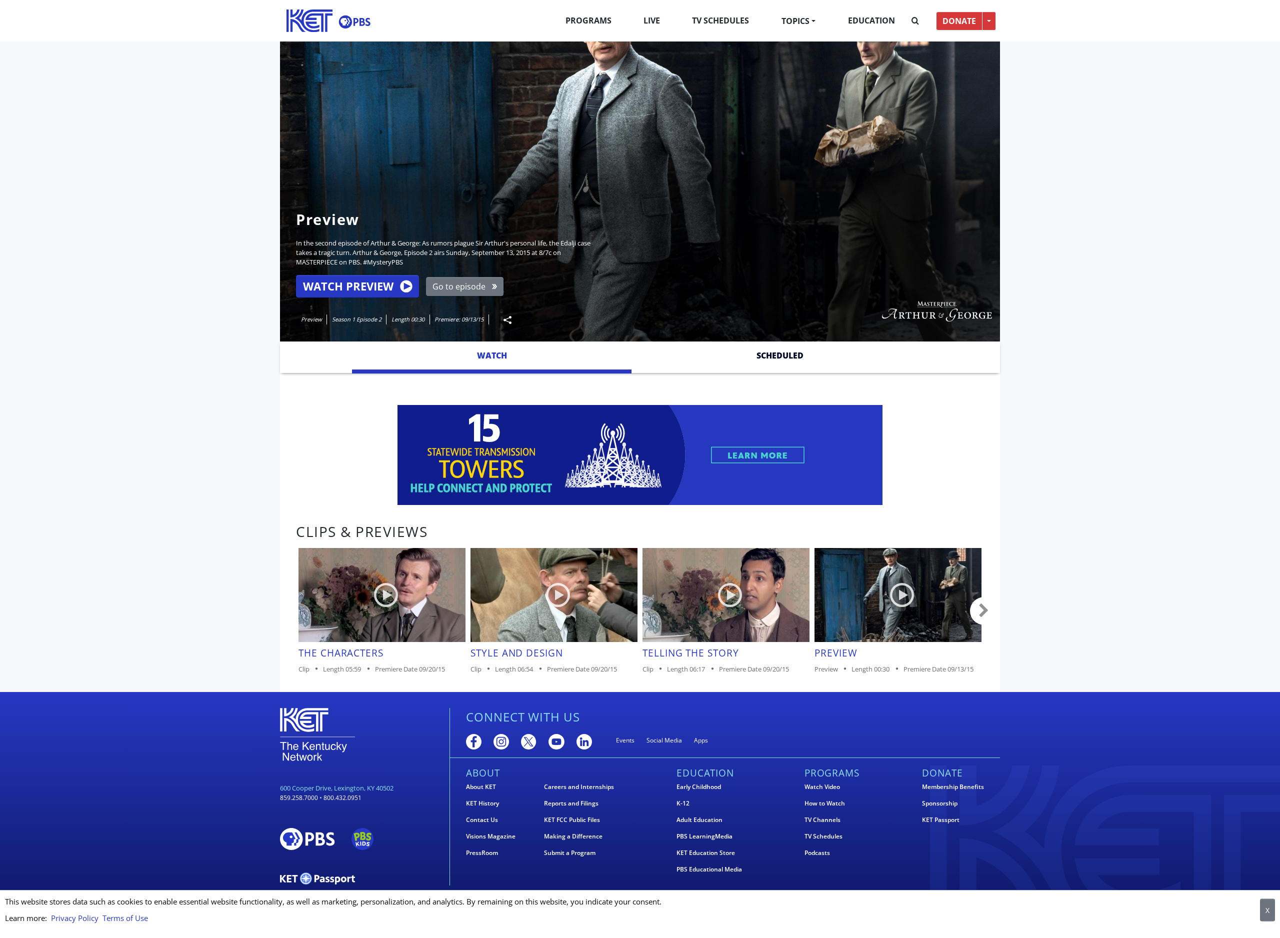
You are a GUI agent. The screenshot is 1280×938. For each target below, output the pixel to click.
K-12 (683, 804)
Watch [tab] (492, 355)
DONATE (959, 21)
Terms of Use (125, 918)
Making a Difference (573, 836)
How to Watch (824, 804)
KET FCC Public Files (572, 820)
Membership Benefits (953, 787)
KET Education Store (705, 853)
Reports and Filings (571, 804)
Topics (796, 21)
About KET (481, 787)
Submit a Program (570, 853)
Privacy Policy (74, 918)
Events (625, 740)
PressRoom (482, 853)
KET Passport (941, 820)
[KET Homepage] (309, 21)
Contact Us (482, 820)
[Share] (504, 319)
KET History (482, 804)
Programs (589, 20)
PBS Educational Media (709, 870)
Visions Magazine (491, 836)
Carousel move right (984, 611)
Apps (701, 740)
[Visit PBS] (354, 21)
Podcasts (817, 853)
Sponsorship (940, 804)
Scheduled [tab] (780, 355)
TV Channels (822, 820)
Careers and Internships (579, 787)
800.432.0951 (343, 798)
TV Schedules (720, 20)
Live (652, 20)
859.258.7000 (299, 798)
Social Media (664, 740)
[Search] (915, 21)
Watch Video (822, 787)
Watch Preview (348, 286)
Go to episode (459, 286)
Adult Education (699, 820)
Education (871, 20)
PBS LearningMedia (704, 836)
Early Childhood (698, 787)
